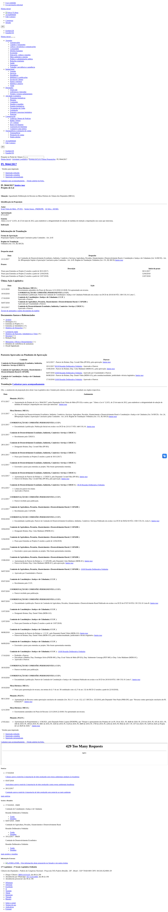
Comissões (14, 102)
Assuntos (8, 40)
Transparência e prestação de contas (18, 131)
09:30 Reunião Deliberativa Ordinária (68, 366)
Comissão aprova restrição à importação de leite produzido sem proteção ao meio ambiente (38, 792)
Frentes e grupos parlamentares (21, 94)
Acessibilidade (10, 15)
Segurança (14, 65)
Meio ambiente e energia (19, 57)
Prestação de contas (17, 135)
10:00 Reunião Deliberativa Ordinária (68, 373)
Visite (12, 86)
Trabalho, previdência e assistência (22, 67)
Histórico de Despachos (14, 328)
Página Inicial (6, 159)
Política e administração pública (21, 59)
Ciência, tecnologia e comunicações (23, 47)
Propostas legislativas (17, 98)
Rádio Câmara (15, 120)
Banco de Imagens (16, 125)
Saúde (12, 63)
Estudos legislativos (17, 106)
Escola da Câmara (16, 79)
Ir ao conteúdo (10, 3)
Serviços (13, 73)
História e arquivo (16, 84)
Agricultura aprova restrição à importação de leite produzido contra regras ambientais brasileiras (39, 784)
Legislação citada (11, 332)
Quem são (13, 90)
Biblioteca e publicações (19, 77)
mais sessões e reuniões (9, 854)
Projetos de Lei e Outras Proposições (42, 159)
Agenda (13, 71)
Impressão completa (12, 175)
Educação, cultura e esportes (20, 55)
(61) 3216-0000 (32, 877)
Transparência (15, 133)
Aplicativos (9, 907)
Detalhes (13, 819)
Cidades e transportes (17, 45)
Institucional (9, 69)
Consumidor (14, 49)
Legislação (14, 110)
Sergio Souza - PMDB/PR (34, 209)
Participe (13, 114)
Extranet (8, 909)
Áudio (12, 817)
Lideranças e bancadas (18, 92)
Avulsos (8, 320)
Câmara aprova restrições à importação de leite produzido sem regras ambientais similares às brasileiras (42, 777)
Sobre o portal (10, 903)
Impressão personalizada (14, 177)
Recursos (8, 336)
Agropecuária (15, 43)
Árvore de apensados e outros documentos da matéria (20, 311)
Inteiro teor (20, 185)
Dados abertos (15, 137)
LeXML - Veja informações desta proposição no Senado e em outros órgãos (40, 863)
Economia (13, 53)
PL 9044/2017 (9, 164)
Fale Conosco (10, 17)
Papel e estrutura (16, 82)
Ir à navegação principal (14, 5)
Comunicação (10, 116)
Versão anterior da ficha (35, 181)
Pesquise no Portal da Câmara (11, 157)
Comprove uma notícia (18, 129)
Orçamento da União (17, 108)
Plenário (13, 100)
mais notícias (5, 796)
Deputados (9, 88)
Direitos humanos (16, 51)
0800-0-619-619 (24, 875)
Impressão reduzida (12, 173)
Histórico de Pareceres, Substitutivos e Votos (21, 334)
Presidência (14, 75)
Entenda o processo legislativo (21, 112)
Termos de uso (10, 905)
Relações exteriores (17, 61)
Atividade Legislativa (13, 96)
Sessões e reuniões (16, 104)
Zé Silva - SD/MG (52, 209)
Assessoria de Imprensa (18, 127)
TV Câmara (14, 123)
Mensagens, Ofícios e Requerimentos (18, 342)
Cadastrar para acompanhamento (13, 181)
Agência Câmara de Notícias (20, 118)
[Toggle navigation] (12, 37)
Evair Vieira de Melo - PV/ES (12, 209)
